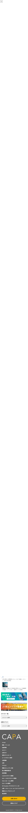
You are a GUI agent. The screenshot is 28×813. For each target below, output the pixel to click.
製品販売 (4, 793)
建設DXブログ (14, 803)
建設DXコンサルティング (8, 791)
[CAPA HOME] (14, 736)
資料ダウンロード (6, 755)
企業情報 (4, 760)
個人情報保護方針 (6, 770)
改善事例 (4, 747)
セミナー (4, 750)
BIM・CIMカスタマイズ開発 (9, 778)
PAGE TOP (26, 787)
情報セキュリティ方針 (7, 768)
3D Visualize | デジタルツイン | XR (10, 786)
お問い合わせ (14, 798)
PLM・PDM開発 (6, 783)
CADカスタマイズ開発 (7, 775)
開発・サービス (6, 745)
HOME (4, 742)
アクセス (4, 765)
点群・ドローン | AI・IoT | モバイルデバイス (13, 788)
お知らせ (4, 752)
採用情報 (4, 773)
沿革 (3, 763)
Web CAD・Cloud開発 (7, 780)
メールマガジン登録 (7, 757)
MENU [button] (1, 1)
